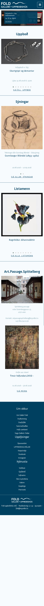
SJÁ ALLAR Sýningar (22, 177)
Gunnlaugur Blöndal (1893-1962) (22, 155)
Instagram (22, 458)
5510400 (38, 506)
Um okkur (22, 408)
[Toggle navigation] (40, 4)
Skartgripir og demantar (22, 70)
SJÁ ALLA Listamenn (22, 256)
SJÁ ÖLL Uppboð (22, 90)
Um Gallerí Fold (22, 415)
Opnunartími (22, 443)
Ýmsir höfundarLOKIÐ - (22, 375)
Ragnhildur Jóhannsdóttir (22, 239)
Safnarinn (22, 475)
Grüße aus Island (22, 372)
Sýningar (22, 102)
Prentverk (22, 490)
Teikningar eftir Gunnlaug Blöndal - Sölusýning (22, 153)
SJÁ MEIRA (8, 21)
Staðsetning (22, 419)
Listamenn (22, 189)
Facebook (22, 454)
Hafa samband (22, 429)
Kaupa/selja (22, 451)
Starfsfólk (22, 422)
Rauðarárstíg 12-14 (25, 506)
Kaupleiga (22, 486)
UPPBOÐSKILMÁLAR (22, 447)
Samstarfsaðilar (22, 426)
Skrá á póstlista (22, 479)
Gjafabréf (22, 472)
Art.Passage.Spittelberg (22, 271)
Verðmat (22, 468)
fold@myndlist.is (22, 508)
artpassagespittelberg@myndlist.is (25, 318)
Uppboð (22, 34)
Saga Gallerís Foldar (22, 433)
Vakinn (22, 482)
